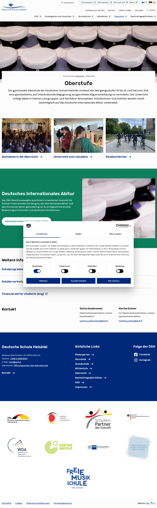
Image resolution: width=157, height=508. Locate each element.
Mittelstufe (102, 16)
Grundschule (84, 16)
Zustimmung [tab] (41, 234)
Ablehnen (43, 281)
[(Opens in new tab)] (18, 418)
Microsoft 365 (119, 2)
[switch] (64, 271)
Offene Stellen (125, 10)
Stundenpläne (87, 2)
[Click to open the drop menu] (40, 16)
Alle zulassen (113, 281)
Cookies (18, 503)
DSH (36, 16)
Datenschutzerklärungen (38, 503)
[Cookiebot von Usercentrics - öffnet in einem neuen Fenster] (120, 226)
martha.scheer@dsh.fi (130, 321)
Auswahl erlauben (78, 281)
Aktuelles (139, 10)
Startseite (79, 76)
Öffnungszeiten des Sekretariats (31, 365)
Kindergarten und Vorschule (58, 16)
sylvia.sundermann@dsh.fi (94, 321)
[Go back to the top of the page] (152, 503)
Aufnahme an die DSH (95, 10)
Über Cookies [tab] (115, 234)
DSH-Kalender (103, 2)
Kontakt (111, 10)
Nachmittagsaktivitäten (142, 16)
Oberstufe (119, 16)
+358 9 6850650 (18, 358)
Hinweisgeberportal (63, 503)
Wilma (132, 2)
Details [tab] (79, 234)
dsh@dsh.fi (15, 362)
